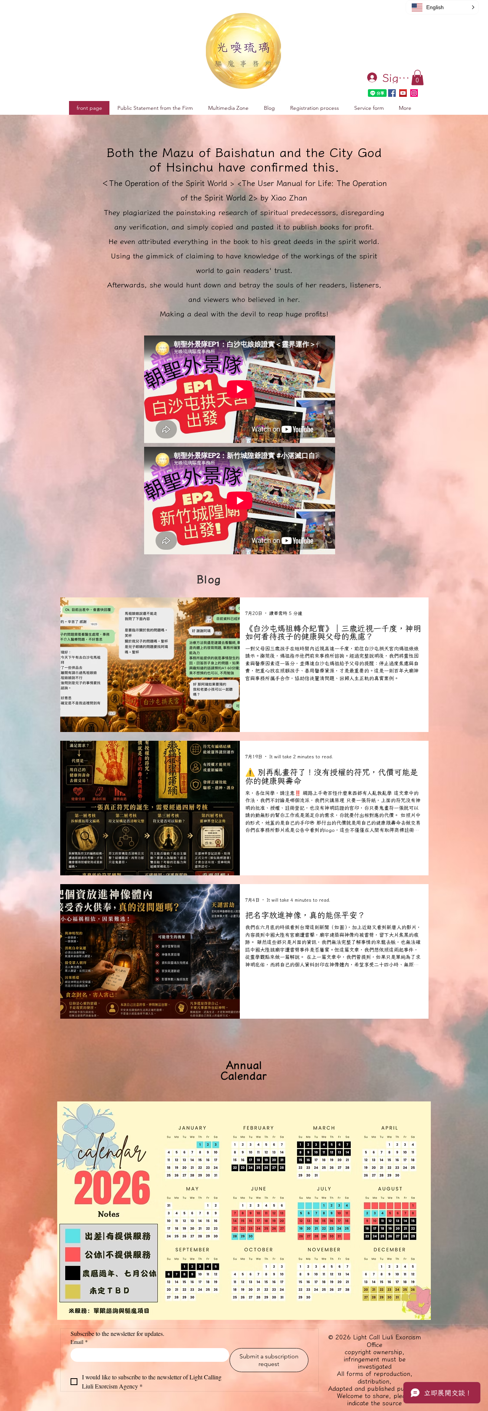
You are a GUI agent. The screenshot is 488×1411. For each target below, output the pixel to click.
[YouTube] (403, 93)
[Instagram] (414, 93)
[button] (417, 77)
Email (79, 1342)
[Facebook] (392, 93)
